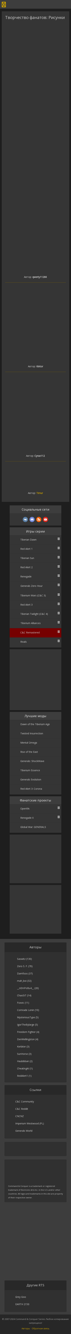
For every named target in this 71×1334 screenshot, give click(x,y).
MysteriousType (26, 1017)
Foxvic (20, 1002)
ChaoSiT (21, 995)
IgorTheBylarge (25, 1024)
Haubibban (23, 1061)
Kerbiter (21, 1046)
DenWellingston (26, 1039)
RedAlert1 (22, 1075)
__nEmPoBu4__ (25, 988)
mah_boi (22, 980)
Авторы (26, 1328)
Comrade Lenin (25, 1010)
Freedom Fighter (26, 1032)
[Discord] (32, 519)
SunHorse (22, 1053)
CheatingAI (23, 1068)
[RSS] (38, 519)
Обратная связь (40, 1328)
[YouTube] (45, 519)
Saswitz (21, 958)
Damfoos (22, 973)
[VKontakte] (25, 519)
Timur (39, 493)
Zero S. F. (22, 966)
